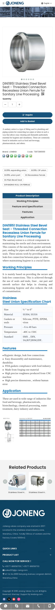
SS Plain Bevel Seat (13, 180)
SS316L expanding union (15, 170)
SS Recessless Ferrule (35, 175)
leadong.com (37, 594)
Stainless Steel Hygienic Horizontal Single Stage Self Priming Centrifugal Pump (38, 492)
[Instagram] (18, 599)
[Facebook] (4, 599)
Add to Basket (27, 121)
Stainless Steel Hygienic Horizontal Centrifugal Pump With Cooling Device (17, 492)
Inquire (29, 114)
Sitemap (15, 594)
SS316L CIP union (38, 170)
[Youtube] (13, 599)
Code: (30, 151)
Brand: (5, 151)
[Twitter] (9, 599)
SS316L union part (12, 175)
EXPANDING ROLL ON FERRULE (17, 184)
